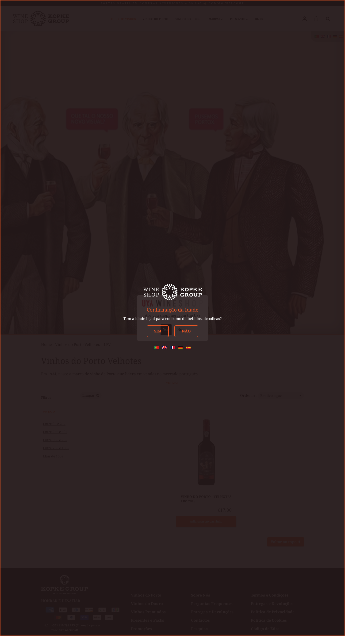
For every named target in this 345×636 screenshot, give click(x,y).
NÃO (186, 331)
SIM (157, 331)
